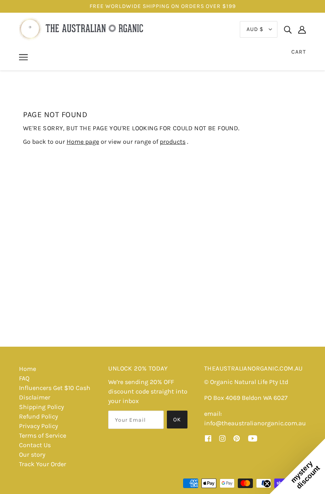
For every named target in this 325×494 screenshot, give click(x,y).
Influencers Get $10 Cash (54, 388)
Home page (83, 141)
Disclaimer (34, 397)
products (172, 141)
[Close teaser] (267, 484)
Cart (298, 51)
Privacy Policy (38, 426)
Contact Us (35, 445)
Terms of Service (42, 435)
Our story (32, 454)
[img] (288, 29)
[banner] (82, 29)
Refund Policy (38, 416)
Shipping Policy (41, 407)
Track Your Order (42, 464)
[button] (297, 466)
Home (27, 368)
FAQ (24, 378)
